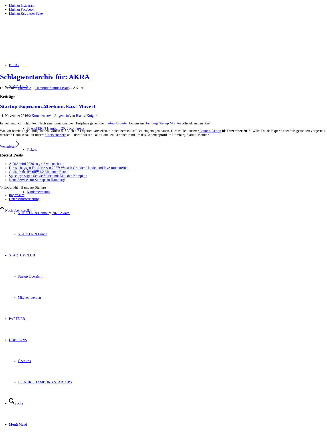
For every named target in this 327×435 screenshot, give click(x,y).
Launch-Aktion (210, 131)
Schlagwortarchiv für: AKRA (45, 77)
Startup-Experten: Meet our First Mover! (47, 106)
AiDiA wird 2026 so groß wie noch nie (36, 164)
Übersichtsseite (55, 135)
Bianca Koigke (86, 116)
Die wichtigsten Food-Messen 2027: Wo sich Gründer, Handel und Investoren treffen (68, 168)
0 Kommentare (39, 116)
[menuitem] (172, 213)
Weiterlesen (8, 146)
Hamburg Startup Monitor (163, 123)
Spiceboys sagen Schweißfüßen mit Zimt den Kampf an (48, 176)
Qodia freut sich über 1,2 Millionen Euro (37, 172)
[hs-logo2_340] (33, 40)
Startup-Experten (116, 123)
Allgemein (61, 116)
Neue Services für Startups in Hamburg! (37, 180)
